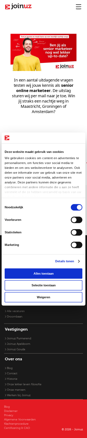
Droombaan (14, 316)
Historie (12, 379)
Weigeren (43, 297)
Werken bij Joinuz (19, 395)
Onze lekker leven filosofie (24, 384)
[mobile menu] (78, 6)
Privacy (8, 415)
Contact (12, 373)
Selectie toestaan (44, 285)
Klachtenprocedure (16, 423)
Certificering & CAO (17, 428)
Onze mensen (16, 389)
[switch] (76, 220)
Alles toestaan (44, 273)
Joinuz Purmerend (19, 338)
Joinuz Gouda (16, 349)
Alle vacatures (15, 311)
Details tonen (64, 261)
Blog (10, 368)
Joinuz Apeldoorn (18, 344)
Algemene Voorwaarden (20, 419)
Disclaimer (11, 411)
